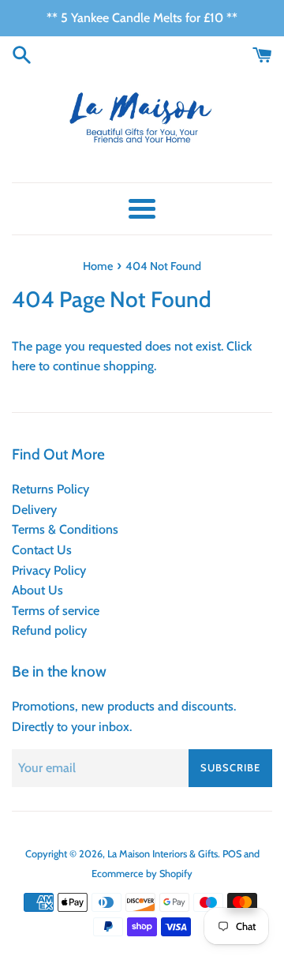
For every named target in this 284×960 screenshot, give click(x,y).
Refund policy (49, 630)
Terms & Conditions (65, 529)
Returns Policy (50, 489)
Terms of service (55, 610)
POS (231, 854)
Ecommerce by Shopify (142, 873)
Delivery (34, 509)
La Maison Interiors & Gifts (162, 854)
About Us (37, 590)
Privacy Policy (49, 570)
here (24, 365)
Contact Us (42, 549)
